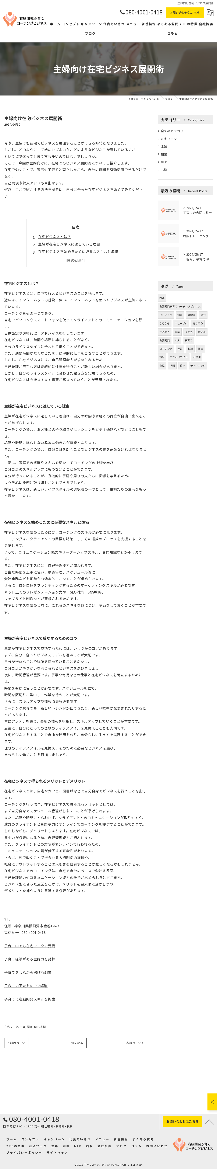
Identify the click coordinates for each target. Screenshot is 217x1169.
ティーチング (198, 365)
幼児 (161, 357)
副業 (29, 1027)
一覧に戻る (75, 1043)
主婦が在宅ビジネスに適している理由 (69, 244)
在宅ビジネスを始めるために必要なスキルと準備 (78, 251)
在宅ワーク (11, 1027)
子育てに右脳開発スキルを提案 (29, 999)
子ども (189, 332)
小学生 (197, 357)
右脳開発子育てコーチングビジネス (180, 306)
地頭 (172, 365)
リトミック (165, 315)
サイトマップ (57, 1152)
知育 (179, 315)
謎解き (192, 315)
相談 (190, 348)
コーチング (165, 348)
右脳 (43, 1027)
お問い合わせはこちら (185, 12)
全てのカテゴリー (174, 131)
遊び (203, 315)
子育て (189, 340)
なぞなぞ (164, 323)
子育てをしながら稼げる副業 (28, 972)
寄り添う (198, 323)
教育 (200, 348)
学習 (179, 348)
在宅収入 (164, 332)
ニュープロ (181, 323)
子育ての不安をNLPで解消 (26, 985)
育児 (161, 365)
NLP (36, 1027)
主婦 (22, 1027)
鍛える (202, 332)
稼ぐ (182, 365)
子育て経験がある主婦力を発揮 (29, 958)
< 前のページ (16, 1043)
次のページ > (135, 1043)
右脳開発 (164, 340)
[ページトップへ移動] (209, 1121)
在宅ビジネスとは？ (54, 236)
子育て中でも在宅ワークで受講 (29, 945)
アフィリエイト (179, 357)
